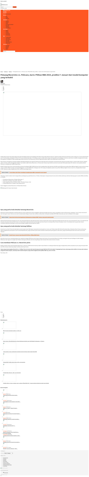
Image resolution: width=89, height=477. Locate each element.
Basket (4, 394)
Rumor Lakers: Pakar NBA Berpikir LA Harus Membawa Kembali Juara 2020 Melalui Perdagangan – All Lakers (23, 341)
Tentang (4, 459)
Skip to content (4, 1)
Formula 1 (5, 400)
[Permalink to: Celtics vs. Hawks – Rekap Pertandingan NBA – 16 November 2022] (5, 405)
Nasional (4, 418)
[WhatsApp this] (3, 90)
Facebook (6, 472)
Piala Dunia (5, 434)
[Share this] (3, 86)
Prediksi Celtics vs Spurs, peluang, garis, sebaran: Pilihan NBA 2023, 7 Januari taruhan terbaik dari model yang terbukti (26, 383)
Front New (5, 466)
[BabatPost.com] (4, 4)
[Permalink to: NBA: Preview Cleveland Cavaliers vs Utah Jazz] (9, 328)
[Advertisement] (40, 62)
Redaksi (4, 460)
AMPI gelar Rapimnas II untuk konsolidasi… (11, 419)
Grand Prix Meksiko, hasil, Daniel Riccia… (11, 432)
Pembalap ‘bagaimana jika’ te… (9, 425)
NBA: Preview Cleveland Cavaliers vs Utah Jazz (12, 330)
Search (14, 7)
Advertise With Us (6, 463)
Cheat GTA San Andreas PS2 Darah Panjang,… (12, 413)
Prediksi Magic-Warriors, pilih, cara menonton (12, 372)
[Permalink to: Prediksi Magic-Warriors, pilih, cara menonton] (9, 370)
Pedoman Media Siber (7, 464)
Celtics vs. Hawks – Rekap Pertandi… (10, 408)
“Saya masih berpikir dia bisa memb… (10, 395)
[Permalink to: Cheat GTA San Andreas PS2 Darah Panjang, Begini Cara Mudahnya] (5, 411)
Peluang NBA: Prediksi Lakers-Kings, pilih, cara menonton (14, 362)
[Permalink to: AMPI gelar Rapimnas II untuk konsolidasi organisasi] (5, 416)
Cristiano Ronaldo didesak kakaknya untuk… (11, 435)
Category (2, 453)
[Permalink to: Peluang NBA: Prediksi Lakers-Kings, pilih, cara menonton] (9, 360)
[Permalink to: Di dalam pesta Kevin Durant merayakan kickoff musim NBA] (5, 439)
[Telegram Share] (3, 89)
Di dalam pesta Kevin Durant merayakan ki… (11, 442)
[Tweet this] (3, 88)
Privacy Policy (6, 462)
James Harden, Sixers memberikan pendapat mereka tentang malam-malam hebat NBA (20, 351)
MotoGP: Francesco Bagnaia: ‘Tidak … (10, 448)
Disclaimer (5, 461)
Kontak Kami (5, 457)
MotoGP (4, 447)
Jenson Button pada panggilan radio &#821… (12, 401)
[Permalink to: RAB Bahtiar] (2, 82)
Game (4, 412)
